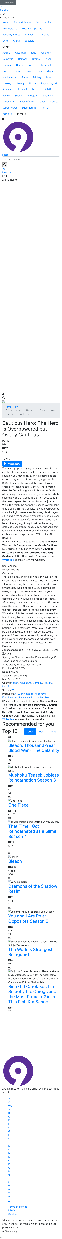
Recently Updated (32, 28)
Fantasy (6, 65)
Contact (12, 1214)
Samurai (22, 89)
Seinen (6, 95)
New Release (9, 28)
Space (41, 101)
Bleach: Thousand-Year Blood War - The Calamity (33, 748)
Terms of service (17, 1206)
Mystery (7, 83)
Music (49, 77)
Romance (7, 89)
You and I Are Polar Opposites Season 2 (28, 918)
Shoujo (19, 95)
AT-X (17, 693)
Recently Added (11, 34)
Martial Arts (9, 77)
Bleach (15, 861)
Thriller (45, 107)
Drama (36, 58)
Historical (45, 65)
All (9, 1098)
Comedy (46, 52)
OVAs (5, 40)
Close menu (9, 2)
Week (42, 731)
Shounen (48, 95)
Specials (29, 40)
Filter (5, 154)
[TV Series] (34, 311)
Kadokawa (41, 693)
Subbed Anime (22, 22)
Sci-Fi (47, 89)
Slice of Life (27, 101)
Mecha (24, 77)
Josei (29, 71)
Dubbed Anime (43, 22)
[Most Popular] (34, 363)
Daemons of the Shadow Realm (32, 889)
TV (16, 406)
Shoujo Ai (32, 95)
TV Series (43, 34)
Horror (6, 71)
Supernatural (29, 107)
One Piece (18, 805)
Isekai (18, 71)
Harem (31, 65)
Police (32, 83)
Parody (20, 83)
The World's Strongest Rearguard (30, 952)
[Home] (34, 207)
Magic (50, 71)
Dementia (7, 58)
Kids (39, 71)
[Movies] (34, 259)
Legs (34, 697)
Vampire (7, 113)
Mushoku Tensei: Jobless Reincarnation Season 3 (33, 777)
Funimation (27, 693)
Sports (54, 101)
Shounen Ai (8, 101)
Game (19, 65)
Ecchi (48, 58)
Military (37, 77)
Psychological (49, 83)
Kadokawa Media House (16, 697)
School (36, 89)
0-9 (10, 1105)
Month (53, 731)
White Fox (17, 690)
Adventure (20, 52)
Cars (33, 52)
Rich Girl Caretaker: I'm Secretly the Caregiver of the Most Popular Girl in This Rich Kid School (33, 994)
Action (6, 52)
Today (30, 731)
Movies (29, 34)
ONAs (16, 40)
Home (5, 22)
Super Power (9, 107)
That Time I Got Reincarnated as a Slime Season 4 (32, 831)
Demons (22, 58)
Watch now (14, 463)
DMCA (12, 1210)
